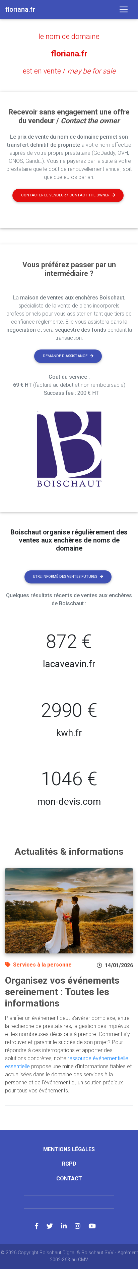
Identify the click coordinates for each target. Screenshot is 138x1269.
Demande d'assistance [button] (65, 356)
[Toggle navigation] (124, 9)
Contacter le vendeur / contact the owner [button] (65, 195)
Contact (69, 1178)
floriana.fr (69, 53)
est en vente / (69, 71)
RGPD (69, 1164)
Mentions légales (69, 1149)
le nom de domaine (69, 36)
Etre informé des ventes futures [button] (65, 576)
